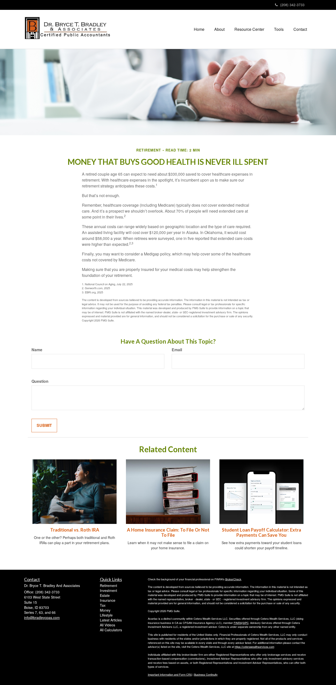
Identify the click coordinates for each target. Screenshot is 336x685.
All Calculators (111, 629)
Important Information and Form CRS (170, 674)
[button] (219, 29)
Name (36, 349)
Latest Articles (111, 620)
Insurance (107, 600)
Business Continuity (206, 674)
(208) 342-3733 (292, 4)
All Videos (107, 624)
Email (177, 349)
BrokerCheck (233, 579)
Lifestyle (106, 615)
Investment (108, 590)
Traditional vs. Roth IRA (74, 530)
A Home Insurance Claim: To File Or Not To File (168, 532)
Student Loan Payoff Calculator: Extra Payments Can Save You (261, 532)
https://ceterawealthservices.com (254, 647)
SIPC (246, 623)
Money (105, 610)
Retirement (108, 585)
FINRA (238, 623)
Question (39, 381)
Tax (103, 605)
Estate (105, 595)
